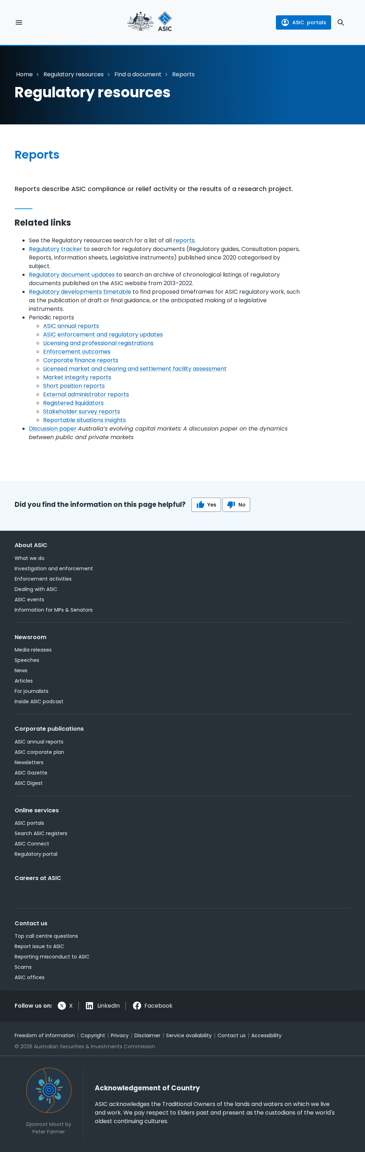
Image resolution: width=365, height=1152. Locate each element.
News (21, 670)
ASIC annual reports (71, 326)
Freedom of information (45, 1035)
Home (24, 74)
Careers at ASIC (38, 878)
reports (184, 240)
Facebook (158, 1006)
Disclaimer (147, 1035)
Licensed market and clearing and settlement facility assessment (135, 369)
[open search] (340, 22)
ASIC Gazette (31, 772)
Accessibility (266, 1035)
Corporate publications (49, 729)
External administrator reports (86, 394)
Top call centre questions (46, 936)
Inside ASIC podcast (39, 701)
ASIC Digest (29, 783)
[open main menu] (19, 22)
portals (309, 22)
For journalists (31, 691)
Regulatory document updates (72, 275)
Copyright (93, 1035)
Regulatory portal (36, 854)
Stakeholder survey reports (81, 411)
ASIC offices (30, 977)
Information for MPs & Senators (54, 609)
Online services (37, 810)
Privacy (120, 1035)
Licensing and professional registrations (98, 343)
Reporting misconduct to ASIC (52, 956)
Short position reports (74, 386)
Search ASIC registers (41, 833)
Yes (211, 504)
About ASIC (31, 545)
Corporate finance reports (80, 360)
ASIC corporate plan (39, 752)
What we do (30, 558)
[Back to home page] (149, 22)
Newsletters (29, 762)
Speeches (27, 660)
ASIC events (29, 599)
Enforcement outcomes (76, 352)
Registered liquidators (73, 403)
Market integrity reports (77, 377)
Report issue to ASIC (39, 946)
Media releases (33, 649)
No (242, 504)
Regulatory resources (73, 74)
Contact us (31, 923)
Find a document (137, 74)
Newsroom (30, 637)
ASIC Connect (32, 843)
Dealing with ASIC (36, 589)
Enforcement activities (43, 578)
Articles (24, 680)
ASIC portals (29, 823)
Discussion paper (53, 429)
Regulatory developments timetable (80, 292)
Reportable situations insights (84, 420)
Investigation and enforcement (54, 568)
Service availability (189, 1035)
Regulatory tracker (55, 249)
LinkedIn (108, 1006)
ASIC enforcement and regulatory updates (103, 334)
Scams (23, 967)
